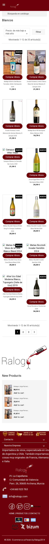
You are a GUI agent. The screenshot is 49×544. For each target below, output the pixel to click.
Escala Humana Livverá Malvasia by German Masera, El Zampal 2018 (12, 133)
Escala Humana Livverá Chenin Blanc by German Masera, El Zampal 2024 (36, 84)
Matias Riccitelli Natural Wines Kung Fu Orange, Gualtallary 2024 (12, 228)
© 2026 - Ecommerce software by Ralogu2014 (24, 540)
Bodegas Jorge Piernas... (21, 386)
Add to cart (19, 393)
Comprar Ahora (13, 77)
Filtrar (38, 32)
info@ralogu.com (18, 496)
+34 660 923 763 (19, 489)
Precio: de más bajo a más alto (17, 32)
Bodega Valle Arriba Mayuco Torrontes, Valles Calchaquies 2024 (12, 84)
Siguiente (34, 332)
